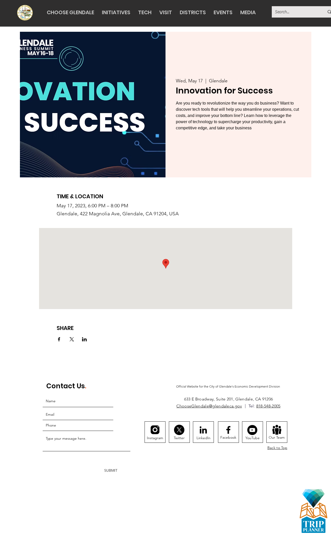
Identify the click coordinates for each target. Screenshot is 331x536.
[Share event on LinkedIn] (84, 339)
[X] (179, 430)
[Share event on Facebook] (59, 339)
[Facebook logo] (228, 430)
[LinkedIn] (203, 430)
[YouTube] (252, 430)
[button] (70, 12)
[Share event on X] (71, 339)
